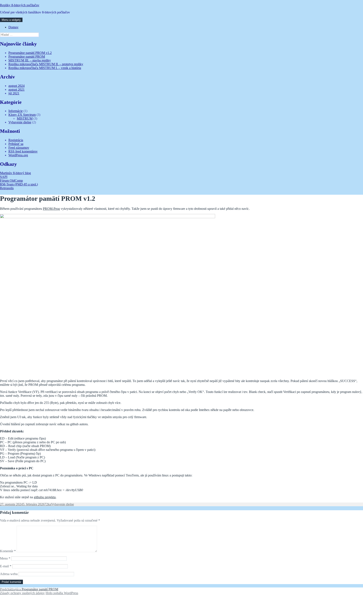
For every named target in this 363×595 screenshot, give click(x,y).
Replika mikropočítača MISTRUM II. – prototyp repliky (45, 64)
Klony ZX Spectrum (22, 114)
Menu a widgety (11, 19)
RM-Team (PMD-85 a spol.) (19, 184)
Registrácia (15, 140)
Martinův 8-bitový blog (15, 173)
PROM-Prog (51, 208)
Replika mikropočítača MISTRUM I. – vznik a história (44, 68)
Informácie (15, 111)
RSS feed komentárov (23, 151)
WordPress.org (18, 155)
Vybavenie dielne (19, 122)
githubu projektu (45, 497)
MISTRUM (25, 118)
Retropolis (7, 188)
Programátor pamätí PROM (26, 56)
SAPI (3, 177)
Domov (13, 27)
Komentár (8, 551)
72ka (48, 504)
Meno (5, 558)
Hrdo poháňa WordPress (62, 593)
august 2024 (16, 85)
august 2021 (16, 89)
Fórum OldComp (11, 180)
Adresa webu (9, 574)
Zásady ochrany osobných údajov (22, 593)
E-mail (5, 566)
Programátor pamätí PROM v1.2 (30, 53)
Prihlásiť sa (15, 144)
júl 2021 (13, 93)
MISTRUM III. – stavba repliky (29, 60)
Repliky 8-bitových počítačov (19, 5)
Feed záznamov (18, 147)
